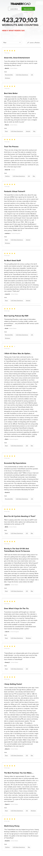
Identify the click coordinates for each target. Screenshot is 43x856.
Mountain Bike (9, 75)
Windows (7, 78)
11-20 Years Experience (22, 75)
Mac (34, 131)
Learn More (14, 9)
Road (6, 131)
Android (28, 131)
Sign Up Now (28, 9)
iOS (32, 75)
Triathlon (7, 176)
